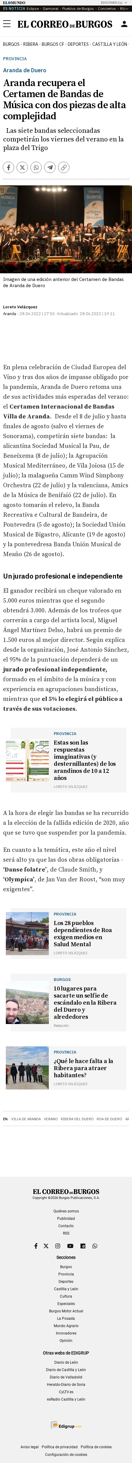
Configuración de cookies (66, 1455)
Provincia (15, 58)
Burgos (11, 44)
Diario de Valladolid (66, 1377)
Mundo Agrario (66, 1326)
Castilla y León (109, 44)
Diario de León (66, 1362)
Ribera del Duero (77, 1119)
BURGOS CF (53, 44)
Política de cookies (96, 1447)
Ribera (30, 44)
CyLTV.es (66, 1392)
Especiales (66, 1304)
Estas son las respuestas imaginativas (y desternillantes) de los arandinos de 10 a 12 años (85, 760)
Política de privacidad (60, 1447)
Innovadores (66, 1333)
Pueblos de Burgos (78, 8)
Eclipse (33, 8)
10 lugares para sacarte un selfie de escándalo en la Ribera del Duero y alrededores (85, 1003)
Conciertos (107, 8)
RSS (66, 1233)
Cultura (66, 1296)
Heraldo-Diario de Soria (66, 1384)
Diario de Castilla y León (66, 1370)
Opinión (66, 1340)
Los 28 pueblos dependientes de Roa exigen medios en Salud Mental (83, 933)
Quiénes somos (66, 1211)
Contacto (66, 1226)
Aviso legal (30, 1447)
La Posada (66, 1318)
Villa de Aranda (26, 1119)
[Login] (124, 24)
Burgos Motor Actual (66, 1311)
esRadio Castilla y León (66, 1399)
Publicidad (66, 1218)
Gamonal (50, 8)
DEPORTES (78, 44)
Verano (51, 1119)
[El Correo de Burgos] (65, 24)
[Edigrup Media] (66, 1425)
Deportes (66, 1281)
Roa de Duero (109, 1119)
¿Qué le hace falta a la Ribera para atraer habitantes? (83, 1068)
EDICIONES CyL (112, 2)
